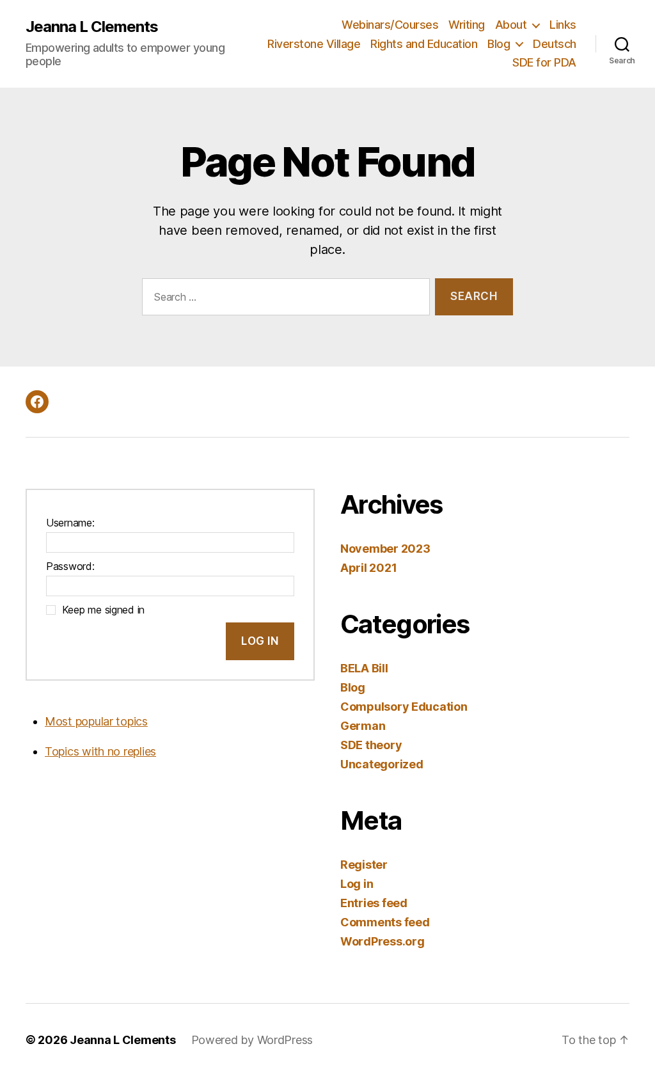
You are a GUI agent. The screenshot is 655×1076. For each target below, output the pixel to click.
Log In (259, 641)
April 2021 (368, 567)
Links (562, 24)
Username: (70, 522)
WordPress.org (382, 941)
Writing (466, 24)
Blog (498, 44)
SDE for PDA (544, 62)
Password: (70, 566)
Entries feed (373, 903)
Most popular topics (96, 721)
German (362, 725)
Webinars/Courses (390, 24)
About (511, 24)
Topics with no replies (100, 751)
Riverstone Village (313, 44)
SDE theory (371, 745)
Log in (356, 883)
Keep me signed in (103, 609)
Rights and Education (423, 44)
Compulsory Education (404, 706)
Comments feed (385, 922)
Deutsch (554, 44)
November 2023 (385, 548)
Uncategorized (381, 764)
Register (364, 864)
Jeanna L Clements (92, 27)
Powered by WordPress (252, 1040)
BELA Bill (364, 668)
